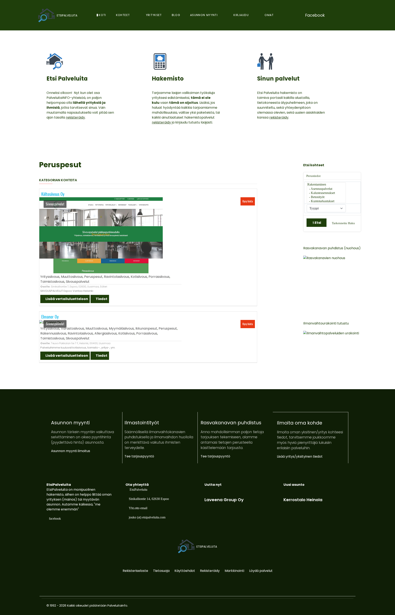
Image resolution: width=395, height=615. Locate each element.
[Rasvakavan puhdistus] (344, 281)
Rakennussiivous (53, 333)
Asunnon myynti (70, 422)
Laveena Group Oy (224, 500)
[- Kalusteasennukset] (326, 193)
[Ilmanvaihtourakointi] (344, 356)
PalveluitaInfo (117, 605)
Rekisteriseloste (135, 570)
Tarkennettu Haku (343, 223)
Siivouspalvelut (77, 281)
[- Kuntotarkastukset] (326, 201)
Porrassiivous (159, 276)
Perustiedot (313, 176)
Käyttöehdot (184, 570)
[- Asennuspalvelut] (326, 189)
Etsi (318, 222)
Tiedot (101, 299)
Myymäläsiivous (121, 328)
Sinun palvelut (278, 79)
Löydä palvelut (261, 570)
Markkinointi (234, 570)
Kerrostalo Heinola (302, 500)
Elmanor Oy (50, 317)
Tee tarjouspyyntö (139, 456)
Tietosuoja (161, 570)
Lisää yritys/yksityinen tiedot (300, 456)
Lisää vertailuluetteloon (66, 299)
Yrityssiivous (49, 276)
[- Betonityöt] (326, 197)
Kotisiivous (139, 276)
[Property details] (101, 235)
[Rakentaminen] (326, 185)
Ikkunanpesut (146, 328)
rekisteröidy (75, 117)
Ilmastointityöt (141, 422)
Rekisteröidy (210, 570)
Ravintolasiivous (116, 276)
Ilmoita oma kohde (299, 423)
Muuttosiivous (72, 276)
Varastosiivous (72, 328)
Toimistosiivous (52, 281)
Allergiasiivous (105, 333)
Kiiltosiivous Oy (52, 194)
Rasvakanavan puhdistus (231, 422)
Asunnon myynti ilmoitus (70, 451)
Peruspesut (93, 276)
